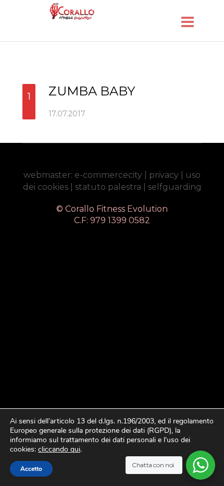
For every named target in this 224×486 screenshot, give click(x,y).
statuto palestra (108, 187)
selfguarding (175, 187)
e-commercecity (108, 175)
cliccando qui (59, 449)
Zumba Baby (91, 91)
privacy (164, 175)
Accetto (31, 469)
